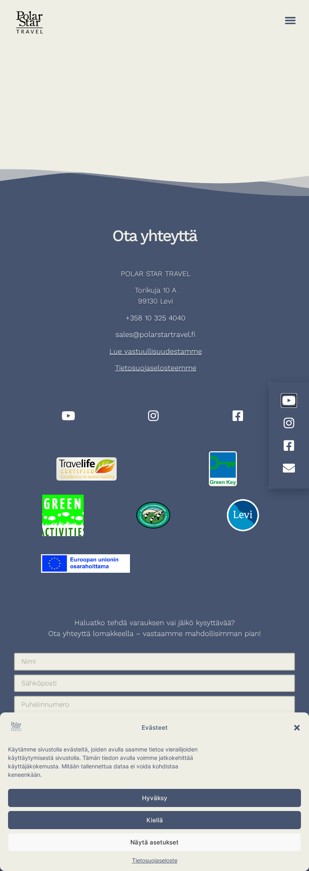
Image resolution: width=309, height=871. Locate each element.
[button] (297, 728)
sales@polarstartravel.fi (155, 334)
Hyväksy (154, 798)
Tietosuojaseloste (154, 860)
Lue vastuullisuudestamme (155, 351)
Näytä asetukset (154, 842)
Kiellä (154, 820)
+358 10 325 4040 (155, 318)
